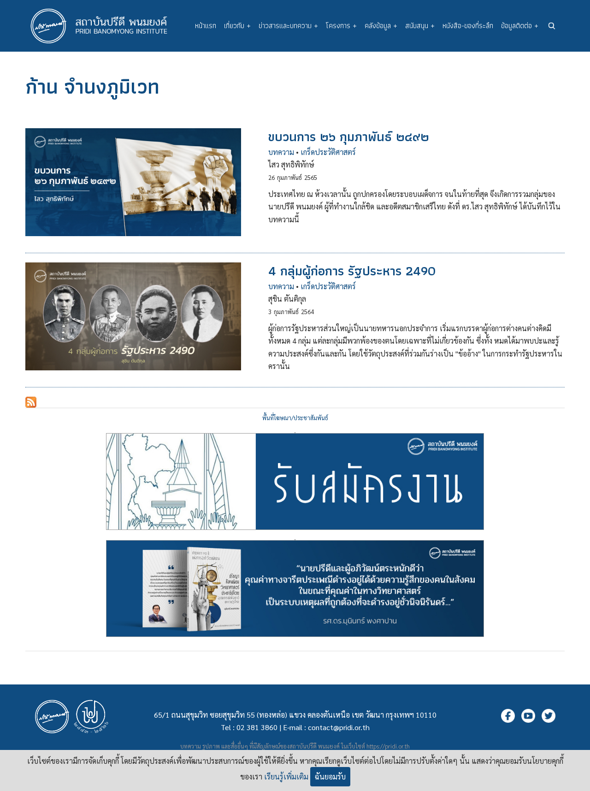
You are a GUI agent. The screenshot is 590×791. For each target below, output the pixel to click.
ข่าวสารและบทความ (288, 25)
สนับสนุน (420, 25)
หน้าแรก (205, 25)
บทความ (281, 152)
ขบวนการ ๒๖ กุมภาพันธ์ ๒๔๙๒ (348, 136)
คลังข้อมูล (381, 25)
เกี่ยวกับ (237, 25)
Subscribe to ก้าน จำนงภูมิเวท (30, 402)
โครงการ (341, 25)
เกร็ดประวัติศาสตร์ (328, 152)
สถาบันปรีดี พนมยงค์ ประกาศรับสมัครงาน (295, 481)
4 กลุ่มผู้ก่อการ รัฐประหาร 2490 (352, 270)
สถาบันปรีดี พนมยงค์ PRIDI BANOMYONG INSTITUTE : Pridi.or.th (103, 25)
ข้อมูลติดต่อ (519, 25)
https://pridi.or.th (388, 746)
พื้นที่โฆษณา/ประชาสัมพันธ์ (295, 418)
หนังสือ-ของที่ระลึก (467, 25)
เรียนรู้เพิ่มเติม (286, 776)
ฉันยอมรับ (330, 776)
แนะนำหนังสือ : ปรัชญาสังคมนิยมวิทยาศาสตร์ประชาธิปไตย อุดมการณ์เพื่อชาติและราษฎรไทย (295, 588)
